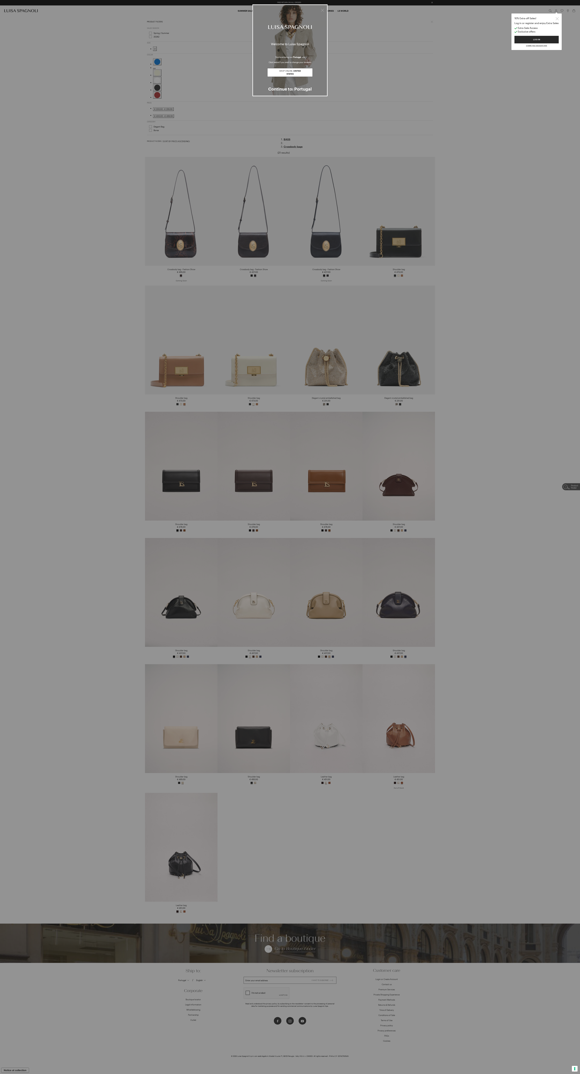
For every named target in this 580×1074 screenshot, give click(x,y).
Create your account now (536, 45)
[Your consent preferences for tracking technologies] (575, 1069)
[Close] (322, 10)
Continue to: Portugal (290, 88)
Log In (536, 40)
